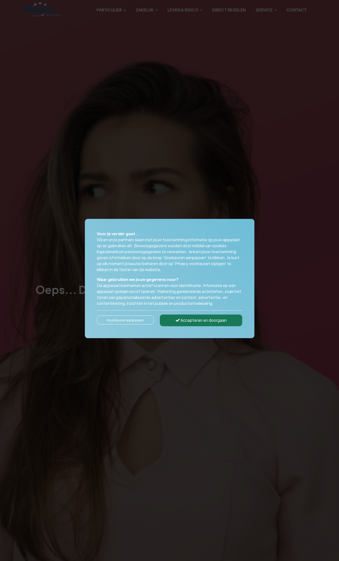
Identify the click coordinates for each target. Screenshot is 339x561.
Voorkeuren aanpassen (125, 320)
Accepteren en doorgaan (203, 320)
